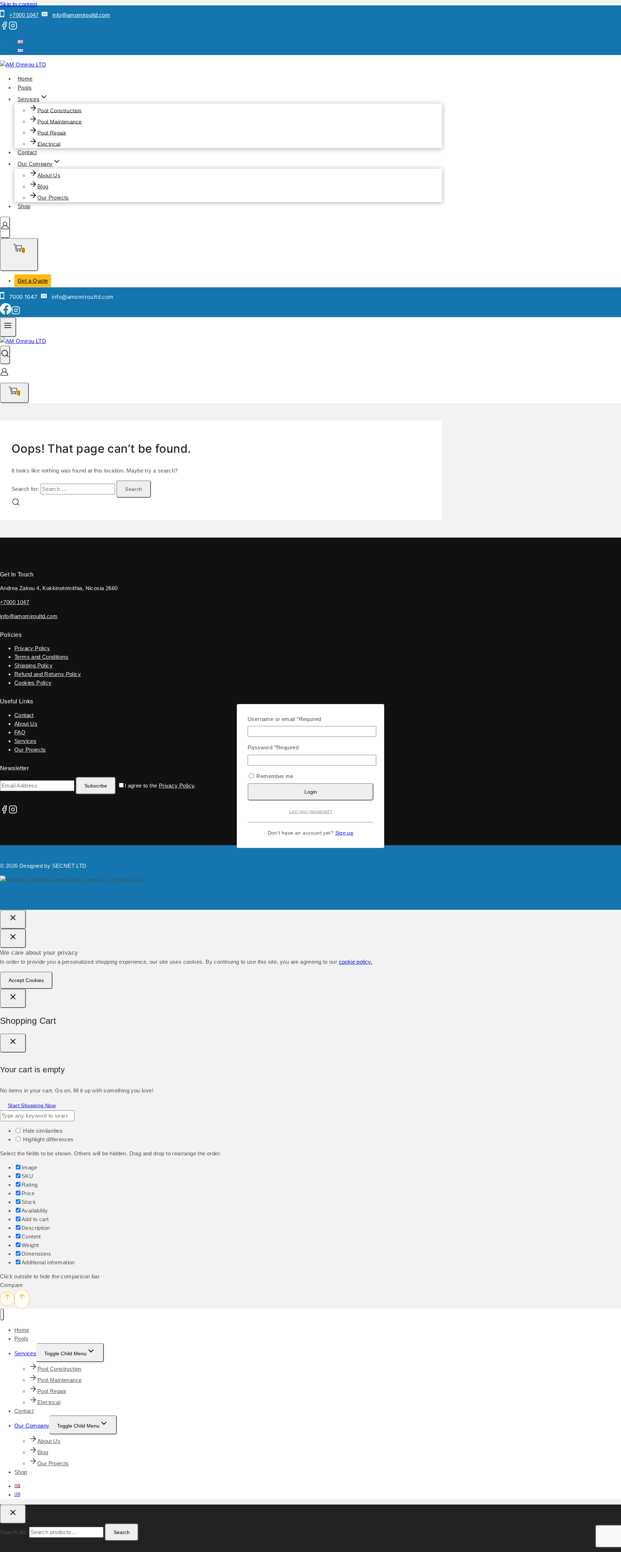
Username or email (284, 719)
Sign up (344, 833)
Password (273, 747)
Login (310, 792)
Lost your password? (310, 811)
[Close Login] (13, 998)
